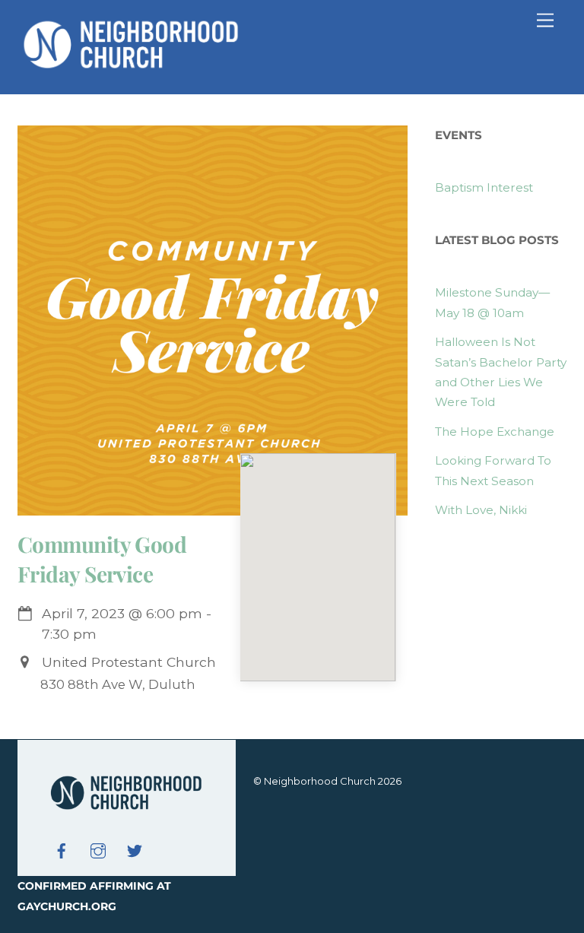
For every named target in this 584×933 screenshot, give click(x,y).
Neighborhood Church (320, 781)
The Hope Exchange (494, 431)
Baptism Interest (484, 187)
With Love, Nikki (481, 510)
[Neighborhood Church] (131, 67)
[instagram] (98, 849)
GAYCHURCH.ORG (66, 906)
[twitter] (134, 849)
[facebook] (61, 849)
